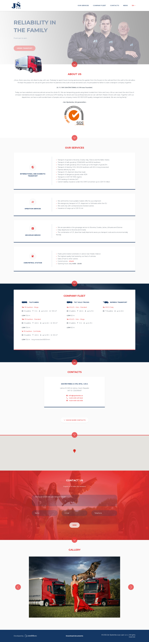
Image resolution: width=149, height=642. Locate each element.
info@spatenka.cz (75, 395)
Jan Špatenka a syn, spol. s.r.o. (16, 5)
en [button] (133, 5)
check (71, 261)
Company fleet (99, 5)
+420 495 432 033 (76, 400)
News (125, 5)
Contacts (114, 5)
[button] (74, 451)
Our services (83, 5)
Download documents (74, 636)
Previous (18, 587)
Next (131, 587)
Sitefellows (31, 636)
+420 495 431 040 (76, 398)
